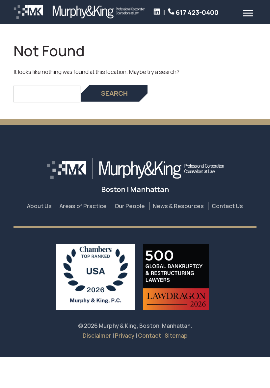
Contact (149, 335)
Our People (130, 206)
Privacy (124, 335)
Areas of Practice (83, 206)
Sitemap (176, 335)
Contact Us (227, 206)
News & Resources (178, 206)
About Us (39, 206)
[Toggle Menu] (248, 13)
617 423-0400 (197, 12)
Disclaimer (97, 335)
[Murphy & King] (79, 17)
